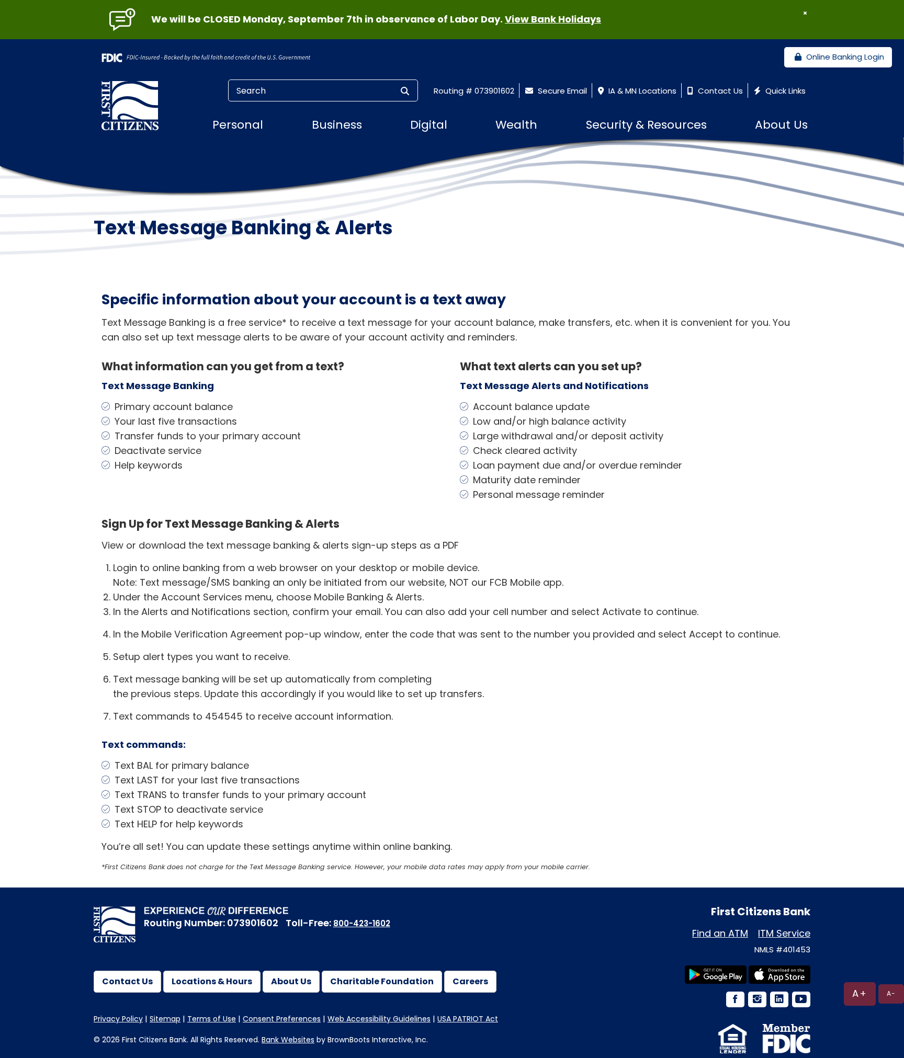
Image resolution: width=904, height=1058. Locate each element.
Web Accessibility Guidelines (379, 1019)
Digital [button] (428, 125)
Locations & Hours (212, 981)
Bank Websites (288, 1039)
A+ (859, 993)
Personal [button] (237, 125)
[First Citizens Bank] (133, 105)
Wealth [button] (516, 125)
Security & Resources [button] (646, 125)
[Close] (805, 13)
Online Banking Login (844, 56)
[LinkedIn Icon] (778, 1000)
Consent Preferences (282, 1019)
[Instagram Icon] (756, 1000)
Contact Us (719, 90)
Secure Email (561, 90)
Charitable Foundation (382, 981)
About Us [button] (781, 125)
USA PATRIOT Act (467, 1019)
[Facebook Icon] (734, 1000)
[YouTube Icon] (800, 1000)
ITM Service (784, 933)
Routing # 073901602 (474, 90)
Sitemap (165, 1019)
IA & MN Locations (641, 90)
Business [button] (337, 125)
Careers (470, 981)
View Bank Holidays (553, 19)
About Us (291, 981)
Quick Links (784, 90)
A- (891, 993)
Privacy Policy (118, 1019)
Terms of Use (211, 1019)
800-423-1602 (361, 923)
